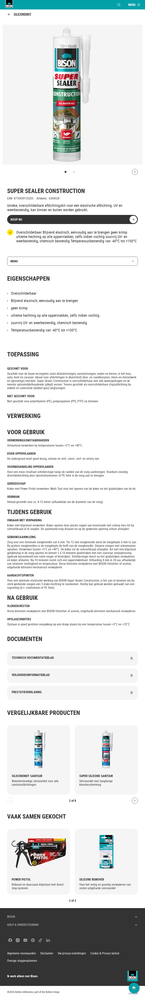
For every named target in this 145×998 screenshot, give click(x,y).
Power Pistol (21, 879)
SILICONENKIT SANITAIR (27, 776)
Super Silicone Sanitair (96, 776)
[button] (134, 988)
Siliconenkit (22, 14)
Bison (11, 917)
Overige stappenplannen (22, 960)
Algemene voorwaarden (21, 953)
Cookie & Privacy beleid (104, 953)
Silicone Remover (91, 879)
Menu (14, 261)
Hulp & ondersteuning (23, 925)
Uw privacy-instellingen (72, 953)
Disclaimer (46, 953)
